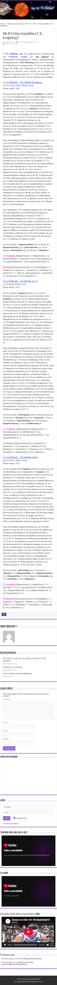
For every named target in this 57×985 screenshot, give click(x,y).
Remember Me (21, 818)
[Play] (5, 944)
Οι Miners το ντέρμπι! (12, 667)
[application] (28, 850)
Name (6, 723)
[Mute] (47, 944)
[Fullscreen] (52, 944)
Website (6, 739)
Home (2, 24)
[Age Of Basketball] (28, 9)
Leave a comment (11, 44)
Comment (6, 699)
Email (5, 731)
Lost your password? (11, 823)
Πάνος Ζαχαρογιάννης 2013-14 (19, 24)
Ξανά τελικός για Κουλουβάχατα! (17, 673)
